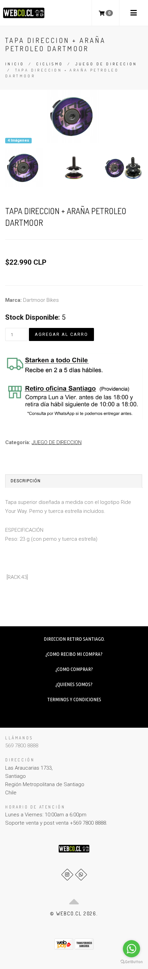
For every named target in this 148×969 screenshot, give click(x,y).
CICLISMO (49, 64)
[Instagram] (67, 874)
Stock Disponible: (32, 317)
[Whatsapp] (81, 874)
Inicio (14, 64)
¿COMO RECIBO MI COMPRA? (74, 654)
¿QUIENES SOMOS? (74, 684)
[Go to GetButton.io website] (131, 962)
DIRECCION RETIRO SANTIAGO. (74, 639)
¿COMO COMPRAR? (74, 669)
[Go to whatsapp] (131, 948)
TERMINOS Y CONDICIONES (74, 699)
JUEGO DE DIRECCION (106, 64)
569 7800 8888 (21, 745)
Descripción (26, 480)
